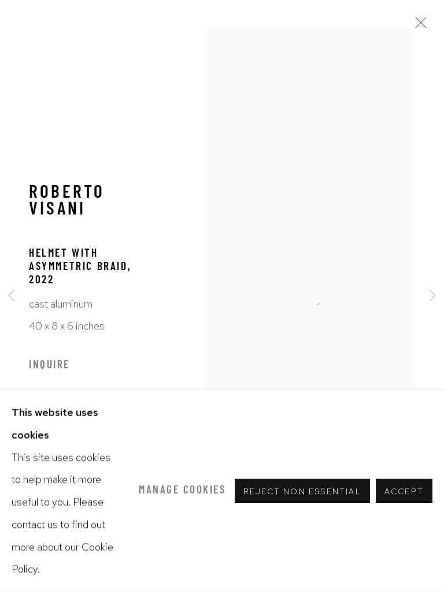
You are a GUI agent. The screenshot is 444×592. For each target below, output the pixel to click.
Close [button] (418, 26)
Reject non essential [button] (302, 491)
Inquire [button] (49, 365)
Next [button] (432, 296)
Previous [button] (11, 296)
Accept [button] (404, 491)
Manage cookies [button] (182, 490)
